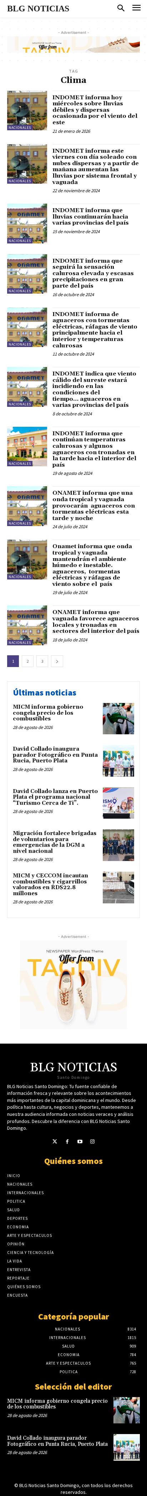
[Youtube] (79, 1141)
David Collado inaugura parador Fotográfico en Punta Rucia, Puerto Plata (55, 755)
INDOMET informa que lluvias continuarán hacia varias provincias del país (90, 216)
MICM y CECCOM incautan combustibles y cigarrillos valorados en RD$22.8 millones (50, 884)
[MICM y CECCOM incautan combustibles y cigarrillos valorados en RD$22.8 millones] (118, 887)
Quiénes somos (73, 1160)
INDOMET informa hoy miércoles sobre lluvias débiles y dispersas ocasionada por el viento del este (94, 110)
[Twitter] (54, 1141)
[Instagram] (92, 1141)
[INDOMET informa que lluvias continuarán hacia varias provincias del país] (27, 223)
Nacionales (20, 127)
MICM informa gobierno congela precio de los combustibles (48, 713)
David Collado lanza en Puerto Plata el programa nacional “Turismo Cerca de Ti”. (55, 797)
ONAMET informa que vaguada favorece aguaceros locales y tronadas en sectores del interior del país (96, 622)
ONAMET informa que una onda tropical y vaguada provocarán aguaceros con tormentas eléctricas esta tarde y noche (93, 505)
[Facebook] (67, 1141)
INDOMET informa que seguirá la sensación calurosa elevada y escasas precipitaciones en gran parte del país (93, 273)
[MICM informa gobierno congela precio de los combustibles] (118, 718)
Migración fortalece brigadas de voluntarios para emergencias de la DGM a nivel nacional (54, 842)
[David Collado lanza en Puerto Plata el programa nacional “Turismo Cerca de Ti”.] (118, 803)
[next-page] (57, 661)
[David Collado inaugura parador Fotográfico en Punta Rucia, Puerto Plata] (118, 760)
